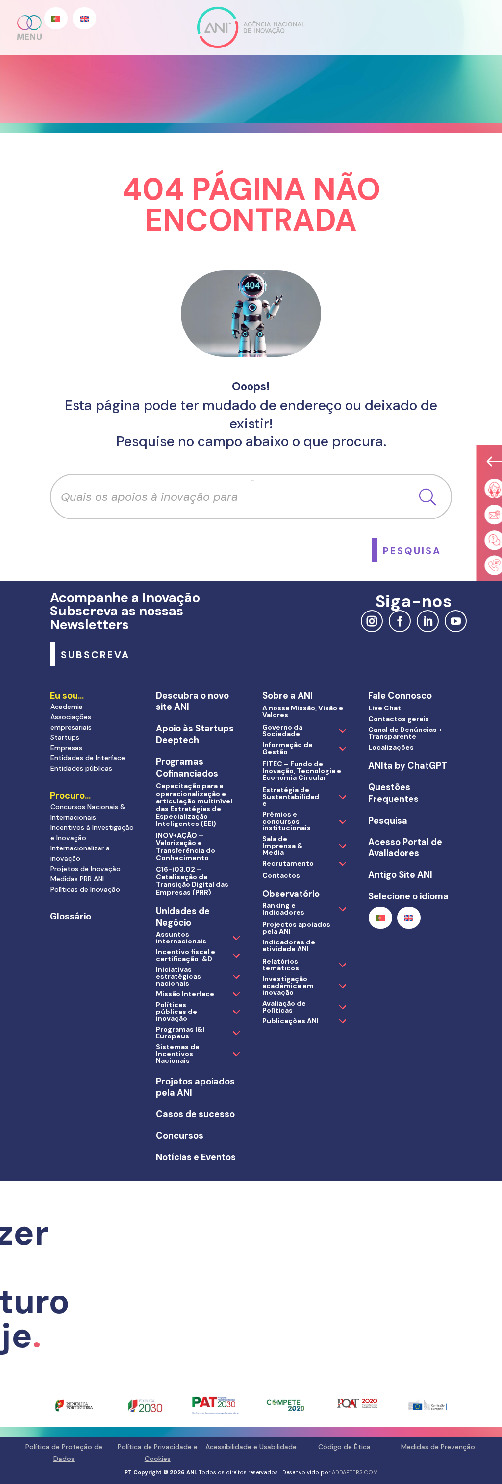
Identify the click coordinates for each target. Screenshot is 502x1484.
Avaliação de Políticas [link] (284, 1006)
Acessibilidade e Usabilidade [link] (251, 1446)
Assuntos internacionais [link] (181, 937)
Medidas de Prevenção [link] (438, 1446)
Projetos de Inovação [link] (85, 868)
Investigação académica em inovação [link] (288, 985)
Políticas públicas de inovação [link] (176, 1011)
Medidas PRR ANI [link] (77, 878)
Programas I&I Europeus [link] (180, 1032)
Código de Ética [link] (344, 1446)
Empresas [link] (66, 747)
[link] (412, 550)
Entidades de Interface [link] (87, 758)
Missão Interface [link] (185, 993)
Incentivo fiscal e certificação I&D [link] (185, 955)
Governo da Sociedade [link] (282, 730)
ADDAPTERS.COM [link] (355, 1472)
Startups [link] (64, 737)
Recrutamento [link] (288, 863)
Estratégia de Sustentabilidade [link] (290, 796)
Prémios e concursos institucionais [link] (286, 821)
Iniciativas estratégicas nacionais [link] (178, 976)
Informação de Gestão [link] (287, 748)
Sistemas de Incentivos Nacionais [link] (178, 1053)
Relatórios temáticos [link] (280, 964)
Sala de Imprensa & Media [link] (282, 845)
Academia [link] (66, 706)
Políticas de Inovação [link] (85, 889)
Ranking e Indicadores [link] (283, 909)
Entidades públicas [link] (81, 768)
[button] (30, 27)
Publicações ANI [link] (290, 1020)
